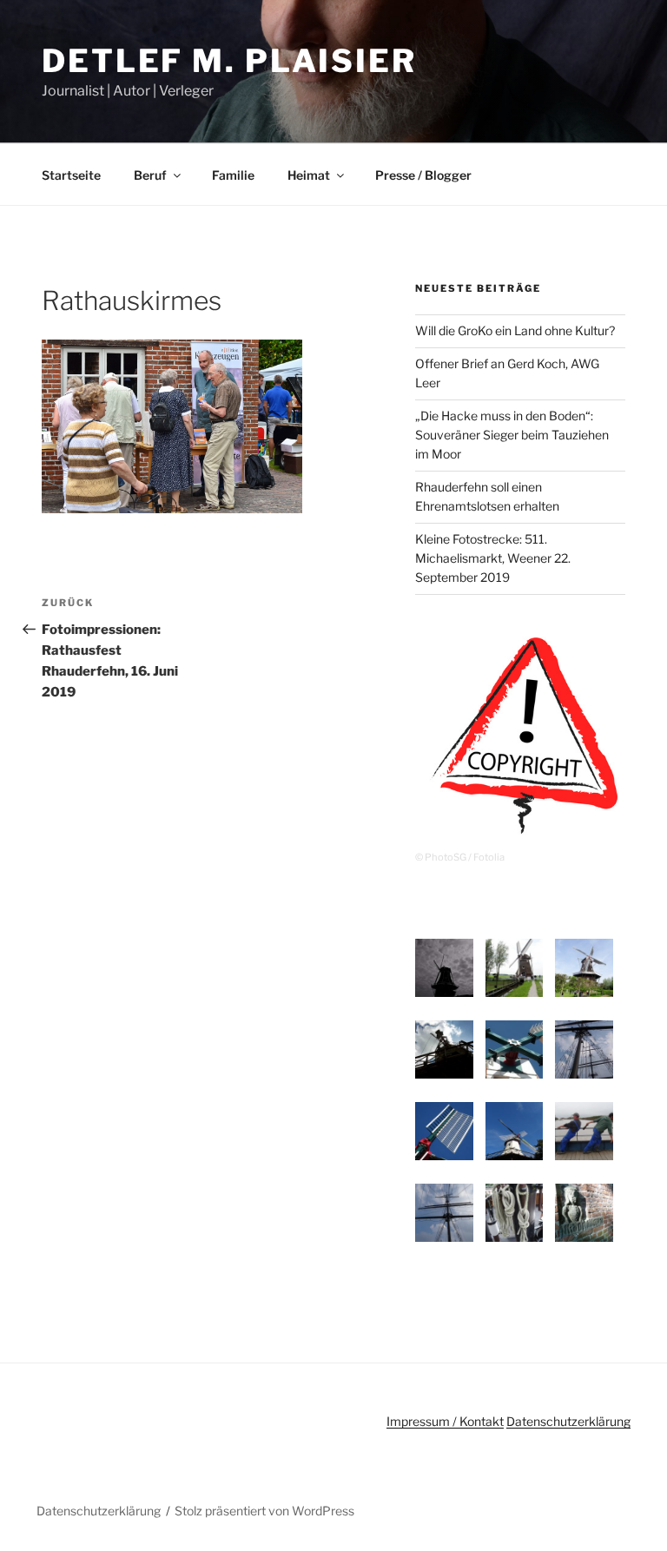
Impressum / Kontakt (445, 1421)
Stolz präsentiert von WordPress (264, 1510)
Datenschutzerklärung (568, 1421)
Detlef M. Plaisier (229, 61)
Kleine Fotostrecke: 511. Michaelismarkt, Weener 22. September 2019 (493, 558)
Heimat (308, 175)
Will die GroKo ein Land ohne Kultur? (515, 330)
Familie (233, 175)
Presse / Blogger (423, 175)
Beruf (150, 175)
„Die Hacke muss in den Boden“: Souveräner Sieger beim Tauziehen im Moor (512, 435)
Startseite (71, 175)
